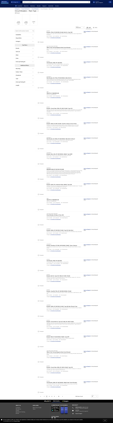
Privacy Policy (17, 421)
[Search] (88, 2)
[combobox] (56, 2)
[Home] (5, 2)
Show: (93, 395)
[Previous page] (40, 396)
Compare (42, 42)
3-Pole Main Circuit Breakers (55, 67)
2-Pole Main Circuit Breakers (55, 37)
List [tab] (90, 27)
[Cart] (110, 2)
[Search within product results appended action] (33, 31)
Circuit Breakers (35, 8)
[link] (23, 407)
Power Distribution (26, 8)
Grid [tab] (96, 27)
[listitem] (99, 2)
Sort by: (77, 26)
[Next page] (62, 396)
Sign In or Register (87, 31)
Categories (17, 8)
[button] (16, 2)
